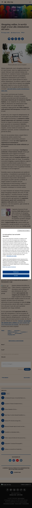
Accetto (16, 275)
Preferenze (16, 272)
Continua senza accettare (23, 230)
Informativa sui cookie (11, 255)
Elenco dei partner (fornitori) (9, 267)
